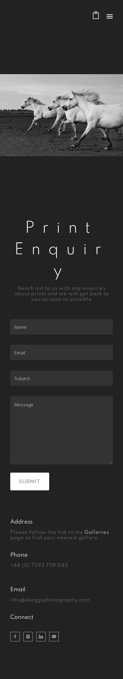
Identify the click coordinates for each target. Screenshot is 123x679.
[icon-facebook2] (16, 636)
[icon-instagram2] (29, 636)
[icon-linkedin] (42, 636)
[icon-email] (54, 636)
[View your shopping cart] (96, 17)
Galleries (96, 532)
